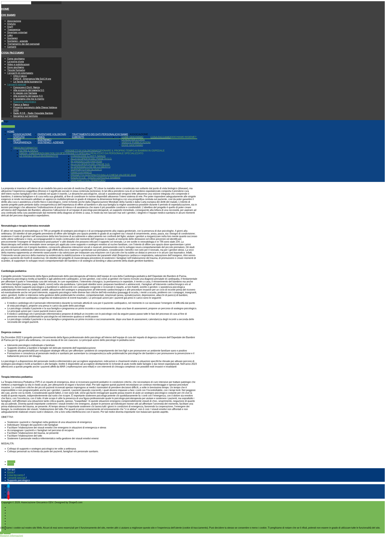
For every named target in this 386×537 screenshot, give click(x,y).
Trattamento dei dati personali (23, 44)
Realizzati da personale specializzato (116, 153)
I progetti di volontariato (20, 73)
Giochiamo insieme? (183, 137)
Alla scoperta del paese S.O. (28, 96)
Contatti (11, 46)
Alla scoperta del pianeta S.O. (28, 90)
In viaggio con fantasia (25, 93)
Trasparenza (13, 29)
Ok (1, 533)
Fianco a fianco (21, 104)
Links (10, 35)
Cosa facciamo (12, 52)
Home (5, 9)
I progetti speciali (16, 84)
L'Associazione (138, 134)
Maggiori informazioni (11, 535)
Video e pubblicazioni (18, 64)
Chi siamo (8, 15)
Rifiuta (7, 533)
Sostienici (12, 38)
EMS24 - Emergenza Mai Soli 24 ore (32, 78)
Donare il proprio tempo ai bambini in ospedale (133, 150)
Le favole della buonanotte (27, 81)
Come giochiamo (16, 58)
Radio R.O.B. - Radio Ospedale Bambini (33, 113)
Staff (10, 26)
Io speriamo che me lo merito (28, 98)
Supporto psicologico (24, 101)
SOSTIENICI (8, 126)
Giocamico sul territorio (25, 116)
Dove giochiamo (15, 67)
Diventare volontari (17, 32)
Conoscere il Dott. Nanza (26, 87)
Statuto (11, 23)
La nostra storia (15, 61)
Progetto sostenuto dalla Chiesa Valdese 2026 (103, 175)
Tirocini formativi (16, 70)
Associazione (14, 21)
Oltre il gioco (20, 76)
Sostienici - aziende (17, 41)
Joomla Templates (92, 502)
